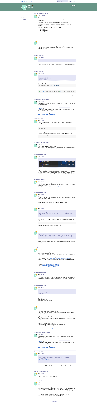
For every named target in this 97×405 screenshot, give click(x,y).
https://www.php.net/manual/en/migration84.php (47, 114)
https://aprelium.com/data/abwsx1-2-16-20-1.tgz (49, 266)
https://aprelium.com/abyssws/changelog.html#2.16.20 (47, 328)
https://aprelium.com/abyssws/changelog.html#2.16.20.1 (60, 258)
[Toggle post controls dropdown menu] (75, 37)
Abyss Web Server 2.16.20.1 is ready (39, 179)
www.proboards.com (41, 365)
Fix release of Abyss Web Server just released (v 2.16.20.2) (43, 142)
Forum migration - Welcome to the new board (41, 13)
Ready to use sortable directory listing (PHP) (41, 371)
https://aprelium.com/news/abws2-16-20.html (64, 186)
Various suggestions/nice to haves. (39, 351)
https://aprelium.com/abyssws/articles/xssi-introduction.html (53, 49)
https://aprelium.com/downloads (54, 105)
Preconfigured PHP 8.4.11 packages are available (42, 332)
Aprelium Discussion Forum (27, 1)
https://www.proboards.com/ (44, 359)
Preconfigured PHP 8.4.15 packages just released (41, 99)
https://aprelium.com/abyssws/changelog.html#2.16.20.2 (50, 148)
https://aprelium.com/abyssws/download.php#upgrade (59, 267)
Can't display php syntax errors (39, 55)
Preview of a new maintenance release (40, 154)
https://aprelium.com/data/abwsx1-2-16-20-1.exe (50, 264)
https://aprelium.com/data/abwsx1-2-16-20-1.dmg (50, 265)
